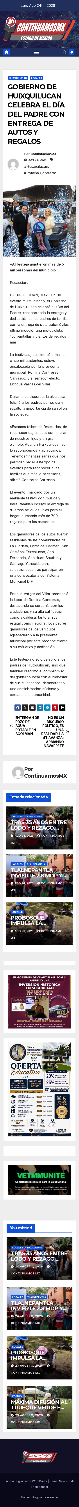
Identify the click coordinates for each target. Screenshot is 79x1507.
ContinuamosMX (43, 154)
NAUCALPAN (34, 816)
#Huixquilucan (36, 166)
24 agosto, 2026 (29, 1266)
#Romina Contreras (40, 173)
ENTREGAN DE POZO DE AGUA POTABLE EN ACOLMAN (27, 726)
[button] (64, 52)
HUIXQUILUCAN (18, 78)
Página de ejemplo (45, 1497)
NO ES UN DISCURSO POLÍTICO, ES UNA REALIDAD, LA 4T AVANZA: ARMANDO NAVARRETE (52, 732)
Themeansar (39, 1486)
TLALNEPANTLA (36, 864)
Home (25, 1497)
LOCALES (36, 78)
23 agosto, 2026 (29, 1365)
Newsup (64, 1481)
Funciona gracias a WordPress (26, 1481)
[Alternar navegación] (36, 52)
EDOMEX (17, 1396)
